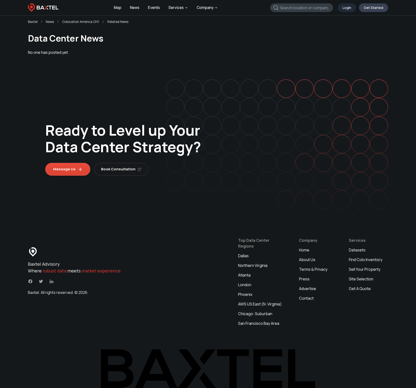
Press (304, 279)
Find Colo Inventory (365, 259)
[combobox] (301, 7)
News (134, 7)
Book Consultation (118, 169)
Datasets (357, 250)
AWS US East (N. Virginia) (260, 304)
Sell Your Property (364, 269)
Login (347, 7)
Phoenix (245, 294)
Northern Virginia (252, 265)
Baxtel (33, 22)
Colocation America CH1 (80, 22)
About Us (307, 259)
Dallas (243, 255)
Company (205, 7)
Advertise (307, 288)
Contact (306, 298)
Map (117, 7)
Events (154, 7)
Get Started (373, 7)
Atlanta (244, 275)
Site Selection (361, 279)
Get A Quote (360, 288)
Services (176, 7)
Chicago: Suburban (255, 313)
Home (304, 250)
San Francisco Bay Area (258, 323)
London (244, 284)
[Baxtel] (43, 7)
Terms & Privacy (313, 269)
